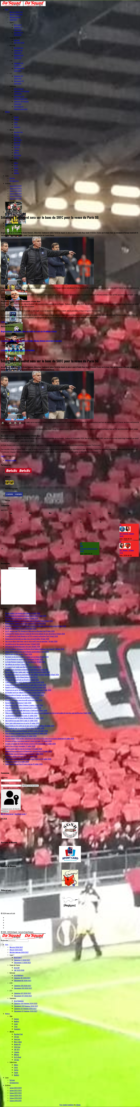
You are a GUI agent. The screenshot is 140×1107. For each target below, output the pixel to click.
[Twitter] (6, 226)
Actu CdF (17, 40)
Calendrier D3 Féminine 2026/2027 (21, 102)
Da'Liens (12, 178)
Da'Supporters (14, 181)
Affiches (16, 152)
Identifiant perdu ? (21, 814)
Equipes (16, 117)
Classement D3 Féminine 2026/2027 (21, 107)
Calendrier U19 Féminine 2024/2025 (25, 1003)
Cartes (16, 168)
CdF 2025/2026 (19, 43)
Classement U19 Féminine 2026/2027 (21, 97)
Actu (6, 9)
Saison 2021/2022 (16, 191)
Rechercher (4, 568)
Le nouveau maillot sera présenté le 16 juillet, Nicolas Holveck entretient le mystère (31, 341)
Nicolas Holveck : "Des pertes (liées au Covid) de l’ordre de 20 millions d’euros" (29, 331)
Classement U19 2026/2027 (19, 69)
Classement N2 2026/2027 (18, 56)
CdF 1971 (17, 147)
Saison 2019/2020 (16, 196)
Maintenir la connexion (10, 788)
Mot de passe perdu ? (8, 814)
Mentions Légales (10, 460)
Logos (16, 122)
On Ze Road (17, 155)
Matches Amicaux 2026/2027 (15, 18)
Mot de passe (5, 783)
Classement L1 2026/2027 (18, 33)
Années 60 (17, 142)
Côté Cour (17, 145)
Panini (16, 170)
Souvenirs (17, 127)
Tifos (15, 124)
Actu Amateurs (18, 48)
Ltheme (78, 1105)
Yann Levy (17, 137)
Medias (7, 112)
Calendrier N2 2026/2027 (18, 51)
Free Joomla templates (67, 1105)
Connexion (5, 811)
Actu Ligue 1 (18, 25)
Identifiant (4, 777)
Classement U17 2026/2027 (19, 82)
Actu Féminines (19, 89)
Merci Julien (18, 140)
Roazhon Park (18, 132)
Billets (16, 163)
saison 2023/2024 (16, 186)
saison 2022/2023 (16, 188)
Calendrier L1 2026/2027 (18, 28)
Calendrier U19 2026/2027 (18, 64)
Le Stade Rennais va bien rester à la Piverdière (18, 350)
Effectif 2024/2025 (16, 14)
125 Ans (16, 158)
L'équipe (16, 150)
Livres (16, 165)
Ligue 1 (3, 321)
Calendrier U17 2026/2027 (18, 77)
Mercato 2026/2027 (16, 12)
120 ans (16, 135)
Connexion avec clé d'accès (11, 809)
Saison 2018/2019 (15, 198)
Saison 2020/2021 (16, 193)
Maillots (16, 119)
